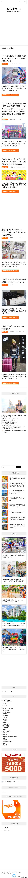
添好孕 (4, 729)
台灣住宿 (5, 717)
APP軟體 (5, 703)
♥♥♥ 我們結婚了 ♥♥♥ (7, 701)
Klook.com (4, 791)
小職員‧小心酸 (6, 724)
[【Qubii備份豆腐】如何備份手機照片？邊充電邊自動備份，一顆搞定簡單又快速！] (14, 75)
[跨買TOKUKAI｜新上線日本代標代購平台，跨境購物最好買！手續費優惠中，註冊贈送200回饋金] (14, 175)
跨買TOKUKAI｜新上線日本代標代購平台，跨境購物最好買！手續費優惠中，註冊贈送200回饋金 (14, 161)
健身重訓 (5, 714)
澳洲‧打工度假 (6, 731)
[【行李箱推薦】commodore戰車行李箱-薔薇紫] (14, 353)
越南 (4, 738)
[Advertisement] (14, 31)
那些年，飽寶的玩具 (7, 741)
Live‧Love (5, 707)
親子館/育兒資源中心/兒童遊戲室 (10, 736)
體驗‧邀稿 (5, 745)
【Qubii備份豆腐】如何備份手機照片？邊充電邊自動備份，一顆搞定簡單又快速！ (14, 58)
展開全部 (4, 700)
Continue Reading (12, 94)
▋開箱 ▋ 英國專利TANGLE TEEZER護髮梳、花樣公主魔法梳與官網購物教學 (13, 232)
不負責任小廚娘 (6, 712)
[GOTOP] (14, 876)
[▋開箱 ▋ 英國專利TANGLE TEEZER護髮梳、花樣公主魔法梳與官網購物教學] (14, 250)
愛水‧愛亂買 (4, 119)
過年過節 (5, 739)
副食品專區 (5, 715)
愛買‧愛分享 (6, 726)
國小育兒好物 (6, 722)
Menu (4, 2)
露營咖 (4, 743)
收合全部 (8, 700)
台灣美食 (5, 720)
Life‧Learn (5, 705)
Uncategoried (6, 710)
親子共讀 (5, 734)
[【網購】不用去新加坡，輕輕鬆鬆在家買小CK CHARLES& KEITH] (14, 297)
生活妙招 (5, 732)
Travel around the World (8, 708)
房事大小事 (5, 727)
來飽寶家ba (14, 9)
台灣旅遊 (5, 719)
